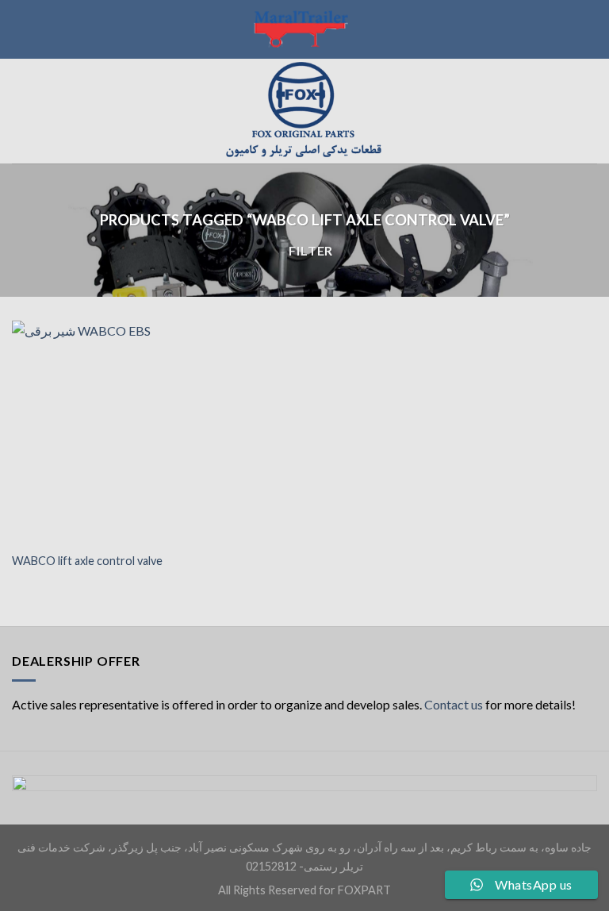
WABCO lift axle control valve (87, 560)
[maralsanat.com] (304, 29)
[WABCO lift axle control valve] (104, 431)
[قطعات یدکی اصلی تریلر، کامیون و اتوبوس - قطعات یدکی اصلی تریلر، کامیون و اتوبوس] (304, 111)
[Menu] (21, 110)
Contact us (453, 704)
